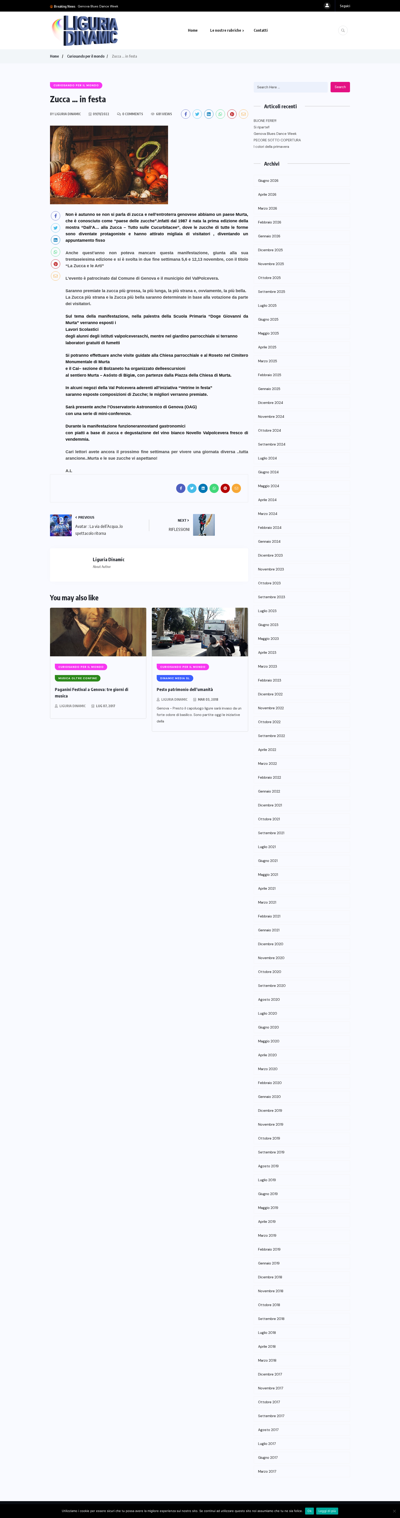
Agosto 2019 (268, 1166)
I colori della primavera (271, 146)
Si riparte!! (261, 127)
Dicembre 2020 (270, 944)
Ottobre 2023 (269, 583)
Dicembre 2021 (270, 805)
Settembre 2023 (271, 597)
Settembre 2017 (271, 1416)
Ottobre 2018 (269, 1305)
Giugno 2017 (268, 1457)
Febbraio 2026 (269, 222)
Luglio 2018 (267, 1332)
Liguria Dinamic (72, 706)
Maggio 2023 (268, 638)
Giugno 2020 (268, 1027)
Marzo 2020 (268, 1069)
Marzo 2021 (267, 902)
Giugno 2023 (268, 625)
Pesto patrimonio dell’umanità (185, 689)
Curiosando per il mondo (85, 56)
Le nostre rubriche (225, 30)
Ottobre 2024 (269, 430)
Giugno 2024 (268, 472)
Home (193, 30)
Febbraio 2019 (269, 1249)
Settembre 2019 (271, 1152)
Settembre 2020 (272, 985)
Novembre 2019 (270, 1124)
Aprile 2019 (267, 1221)
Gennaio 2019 (269, 1263)
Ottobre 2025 (269, 278)
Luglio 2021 (267, 847)
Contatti (261, 30)
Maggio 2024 (268, 486)
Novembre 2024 (271, 416)
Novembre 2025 (271, 264)
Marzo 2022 (267, 763)
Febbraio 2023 (269, 680)
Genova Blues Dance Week (98, 6)
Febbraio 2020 (270, 1083)
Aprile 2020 (267, 1055)
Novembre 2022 (271, 708)
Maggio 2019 (268, 1207)
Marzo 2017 (267, 1471)
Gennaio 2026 (269, 236)
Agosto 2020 (269, 999)
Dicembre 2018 (270, 1277)
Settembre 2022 (271, 736)
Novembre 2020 (271, 958)
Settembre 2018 (271, 1319)
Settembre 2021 (271, 833)
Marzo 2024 (267, 513)
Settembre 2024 (271, 444)
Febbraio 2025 (269, 375)
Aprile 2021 (266, 888)
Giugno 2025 (268, 319)
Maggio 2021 (268, 874)
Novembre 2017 (270, 1388)
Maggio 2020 (268, 1041)
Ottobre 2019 (269, 1138)
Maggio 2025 (268, 333)
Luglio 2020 (267, 1013)
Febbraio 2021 (269, 916)
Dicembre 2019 (270, 1110)
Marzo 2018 (267, 1360)
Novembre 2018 (270, 1291)
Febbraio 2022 (269, 777)
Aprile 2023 (267, 652)
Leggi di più (327, 1511)
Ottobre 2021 (269, 819)
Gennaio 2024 (269, 541)
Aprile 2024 (267, 500)
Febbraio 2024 (269, 527)
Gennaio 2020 (269, 1096)
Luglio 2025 (267, 305)
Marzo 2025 (267, 361)
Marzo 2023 (267, 666)
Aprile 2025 (267, 347)
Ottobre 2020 (269, 972)
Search (340, 87)
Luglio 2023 (267, 611)
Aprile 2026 (267, 194)
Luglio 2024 (267, 458)
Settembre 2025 (271, 291)
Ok (309, 1511)
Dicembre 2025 (270, 250)
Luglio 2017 (267, 1443)
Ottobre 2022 (269, 722)
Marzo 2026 (267, 208)
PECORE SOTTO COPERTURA (277, 140)
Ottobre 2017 (269, 1402)
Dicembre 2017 (270, 1374)
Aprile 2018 (267, 1346)
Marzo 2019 (267, 1235)
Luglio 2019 (267, 1180)
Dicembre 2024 (270, 402)
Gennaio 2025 (269, 389)
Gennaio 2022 (269, 791)
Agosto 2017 (268, 1430)
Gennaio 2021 (268, 930)
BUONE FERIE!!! (265, 120)
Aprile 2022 (267, 749)
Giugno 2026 (268, 180)
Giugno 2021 (268, 860)
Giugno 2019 (268, 1194)
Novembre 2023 (271, 569)
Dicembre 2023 (270, 555)
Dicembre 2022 (270, 694)
